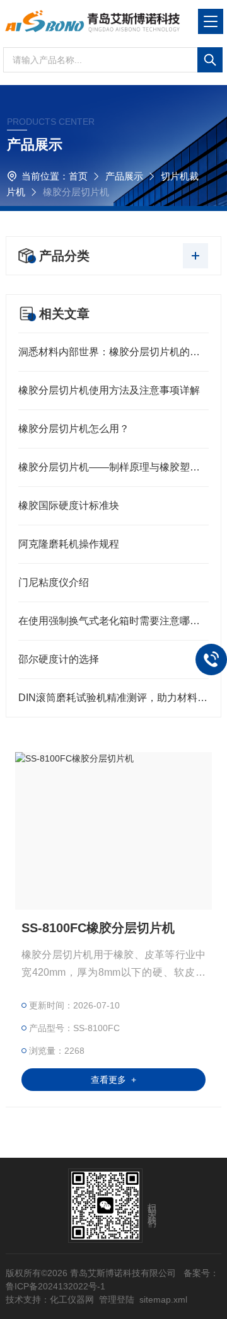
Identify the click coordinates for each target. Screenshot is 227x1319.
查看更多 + (113, 1080)
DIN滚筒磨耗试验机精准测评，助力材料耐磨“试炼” (113, 697)
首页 (78, 176)
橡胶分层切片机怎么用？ (73, 428)
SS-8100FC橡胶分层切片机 (98, 928)
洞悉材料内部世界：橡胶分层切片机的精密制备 (113, 351)
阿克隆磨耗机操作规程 (68, 544)
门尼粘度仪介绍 (53, 582)
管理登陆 (116, 1299)
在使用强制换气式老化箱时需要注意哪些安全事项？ (113, 620)
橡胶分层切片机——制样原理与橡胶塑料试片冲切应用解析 (113, 467)
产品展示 (124, 176)
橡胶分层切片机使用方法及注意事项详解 (109, 390)
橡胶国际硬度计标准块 (68, 505)
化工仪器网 (72, 1299)
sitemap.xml (163, 1299)
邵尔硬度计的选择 (58, 659)
